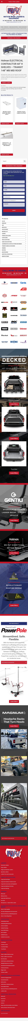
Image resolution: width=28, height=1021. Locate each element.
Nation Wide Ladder (14, 1)
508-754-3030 (19, 20)
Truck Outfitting (6, 239)
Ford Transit (3, 88)
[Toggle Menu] (2, 1)
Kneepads (4, 223)
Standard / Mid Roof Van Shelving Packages (17, 87)
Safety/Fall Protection (7, 254)
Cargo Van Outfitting (10, 88)
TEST (3, 225)
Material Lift (5, 231)
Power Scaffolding (6, 235)
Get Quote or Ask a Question (14, 165)
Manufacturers (5, 256)
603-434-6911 (8, 20)
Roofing (4, 250)
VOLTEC (3, 221)
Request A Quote (6, 82)
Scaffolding (5, 237)
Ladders (4, 233)
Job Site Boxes (5, 252)
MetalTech (4, 227)
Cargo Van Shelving (18, 88)
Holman (7, 87)
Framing (4, 248)
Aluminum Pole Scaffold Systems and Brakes (12, 243)
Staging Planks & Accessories (8, 246)
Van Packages (5, 229)
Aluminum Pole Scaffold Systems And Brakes (13, 906)
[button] (24, 46)
